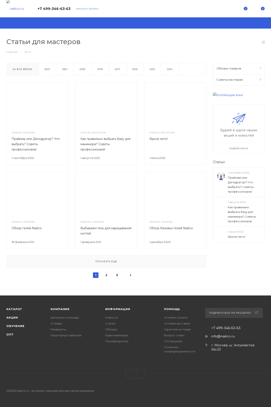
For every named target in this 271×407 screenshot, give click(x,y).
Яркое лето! (158, 139)
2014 (170, 69)
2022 (47, 69)
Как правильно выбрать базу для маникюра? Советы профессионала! (105, 144)
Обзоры (111, 329)
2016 (135, 69)
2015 (152, 69)
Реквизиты (58, 329)
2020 (82, 69)
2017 (117, 69)
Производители (116, 341)
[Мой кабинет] (228, 9)
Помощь (172, 309)
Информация (117, 309)
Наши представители (66, 335)
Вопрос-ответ (174, 335)
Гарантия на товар (177, 329)
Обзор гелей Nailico (27, 228)
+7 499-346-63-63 (54, 9)
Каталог (14, 309)
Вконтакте (130, 373)
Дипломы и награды (65, 317)
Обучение (15, 326)
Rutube (140, 373)
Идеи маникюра (116, 335)
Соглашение (173, 341)
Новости (111, 317)
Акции (12, 317)
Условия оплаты (175, 317)
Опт (10, 334)
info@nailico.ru (223, 336)
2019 (100, 69)
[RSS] (263, 42)
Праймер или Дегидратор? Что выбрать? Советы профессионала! (36, 144)
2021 (65, 69)
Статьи (219, 162)
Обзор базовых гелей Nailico (171, 228)
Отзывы (56, 323)
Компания (60, 309)
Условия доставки (177, 323)
